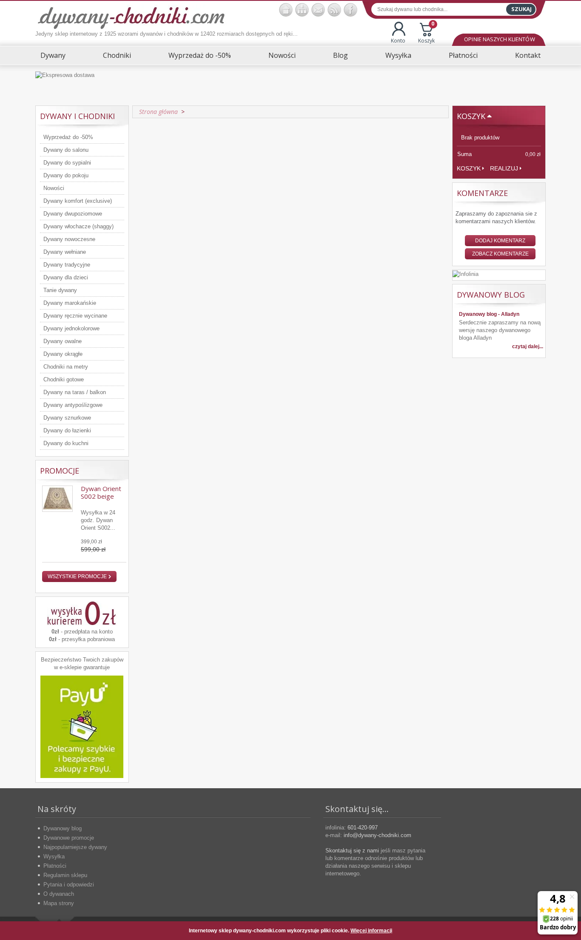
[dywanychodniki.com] (286, 10)
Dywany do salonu (65, 150)
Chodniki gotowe (63, 379)
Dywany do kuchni (65, 443)
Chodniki (117, 55)
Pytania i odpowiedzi (68, 884)
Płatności (463, 55)
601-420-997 (362, 827)
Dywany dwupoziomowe (72, 213)
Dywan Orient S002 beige (101, 492)
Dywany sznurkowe (67, 418)
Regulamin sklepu (65, 875)
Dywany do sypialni (67, 162)
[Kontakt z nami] (318, 10)
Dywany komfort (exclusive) (77, 201)
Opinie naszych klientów (499, 39)
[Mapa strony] (302, 10)
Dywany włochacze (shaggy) (78, 226)
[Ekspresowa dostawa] (290, 85)
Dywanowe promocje (68, 838)
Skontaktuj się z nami (352, 850)
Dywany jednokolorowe (71, 328)
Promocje (59, 471)
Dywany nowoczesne (69, 239)
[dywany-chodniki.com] (131, 17)
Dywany (53, 55)
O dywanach (58, 894)
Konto (398, 40)
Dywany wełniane (64, 252)
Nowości (282, 55)
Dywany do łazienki (67, 430)
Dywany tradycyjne (66, 264)
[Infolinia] (465, 273)
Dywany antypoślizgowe (73, 405)
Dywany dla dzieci (65, 277)
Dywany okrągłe (63, 354)
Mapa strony (58, 903)
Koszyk (426, 33)
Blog (340, 55)
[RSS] (334, 10)
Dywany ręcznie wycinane (75, 315)
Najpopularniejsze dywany (75, 847)
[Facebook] (350, 10)
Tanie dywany (60, 290)
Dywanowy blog (62, 828)
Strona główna (158, 112)
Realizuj (504, 168)
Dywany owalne (62, 341)
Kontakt (528, 55)
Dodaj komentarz (500, 241)
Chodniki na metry (65, 367)
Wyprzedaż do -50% (199, 55)
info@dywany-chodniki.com (377, 835)
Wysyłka (398, 55)
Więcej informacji (371, 931)
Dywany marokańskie (69, 303)
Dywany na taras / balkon (74, 392)
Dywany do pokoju (65, 175)
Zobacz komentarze (500, 254)
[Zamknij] (532, 930)
